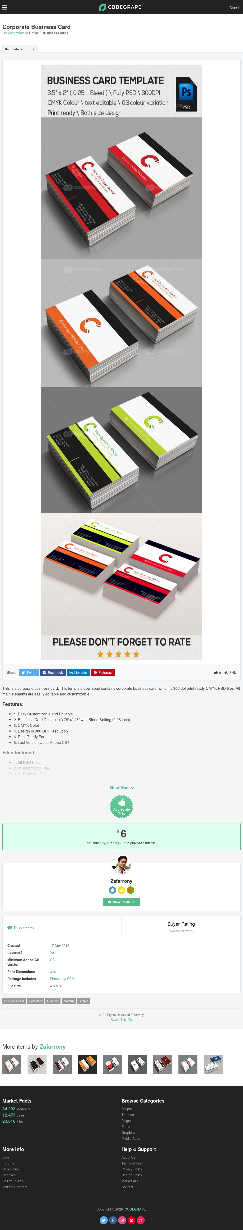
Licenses (9, 1175)
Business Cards (55, 33)
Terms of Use (132, 1163)
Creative (53, 1001)
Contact (127, 1186)
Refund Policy (132, 1175)
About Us (128, 1157)
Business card (14, 1001)
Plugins (127, 1120)
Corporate (35, 1001)
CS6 (53, 959)
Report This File (121, 1019)
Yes (53, 952)
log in (106, 842)
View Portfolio (124, 902)
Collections (10, 1169)
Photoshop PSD (62, 978)
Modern (69, 1001)
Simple (83, 1001)
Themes (128, 1114)
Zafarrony (16, 33)
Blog (5, 1157)
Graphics (128, 1132)
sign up (120, 842)
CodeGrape (135, 1209)
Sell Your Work (13, 1180)
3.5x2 (54, 971)
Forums (8, 1163)
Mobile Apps (131, 1138)
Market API (130, 1180)
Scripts (127, 1108)
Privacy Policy (132, 1169)
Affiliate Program (14, 1186)
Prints (34, 33)
